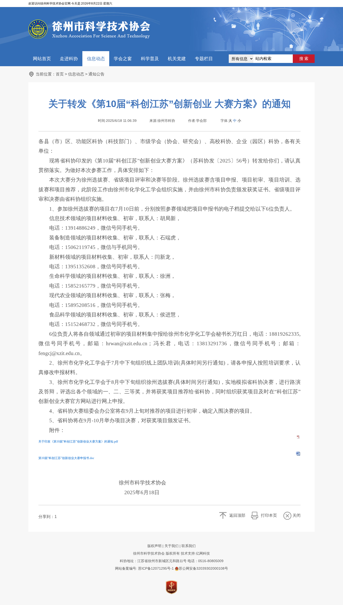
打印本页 (269, 515)
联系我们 (189, 546)
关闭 (297, 515)
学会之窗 (123, 58)
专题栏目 (204, 58)
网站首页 (42, 58)
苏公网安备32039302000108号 (203, 568)
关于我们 (171, 546)
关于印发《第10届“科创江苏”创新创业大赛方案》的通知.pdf (78, 441)
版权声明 (154, 546)
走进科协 (69, 58)
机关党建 (177, 58)
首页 (60, 74)
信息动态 (96, 58)
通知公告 (96, 74)
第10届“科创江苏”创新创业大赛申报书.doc (66, 458)
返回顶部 (237, 515)
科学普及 (150, 58)
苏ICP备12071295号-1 (156, 568)
